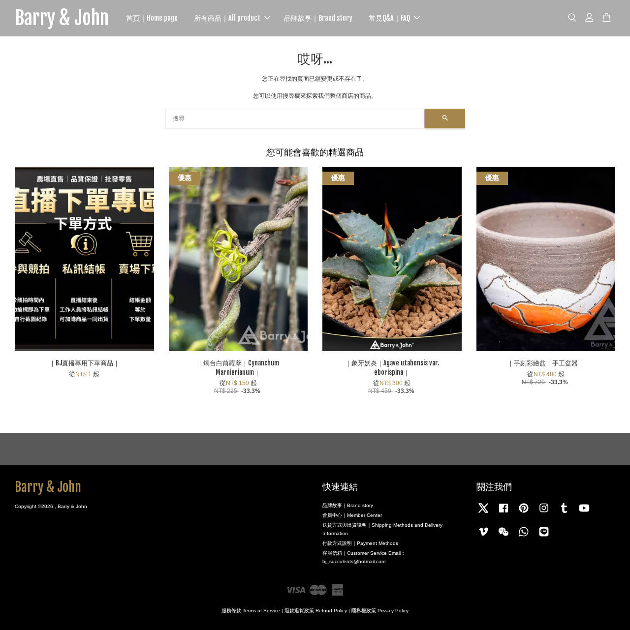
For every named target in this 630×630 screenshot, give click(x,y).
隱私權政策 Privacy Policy (380, 610)
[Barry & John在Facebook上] (503, 513)
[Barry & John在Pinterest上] (524, 513)
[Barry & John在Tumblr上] (564, 513)
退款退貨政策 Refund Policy (315, 610)
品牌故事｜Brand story (318, 18)
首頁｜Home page (152, 18)
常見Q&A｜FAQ (389, 18)
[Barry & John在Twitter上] (483, 513)
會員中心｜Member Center (352, 515)
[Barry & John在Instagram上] (544, 513)
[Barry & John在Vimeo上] (483, 537)
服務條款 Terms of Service (250, 610)
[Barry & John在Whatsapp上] (524, 537)
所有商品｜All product (227, 18)
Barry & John (62, 18)
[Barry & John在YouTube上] (584, 513)
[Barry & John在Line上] (544, 537)
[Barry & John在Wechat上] (503, 537)
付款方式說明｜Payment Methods (360, 543)
